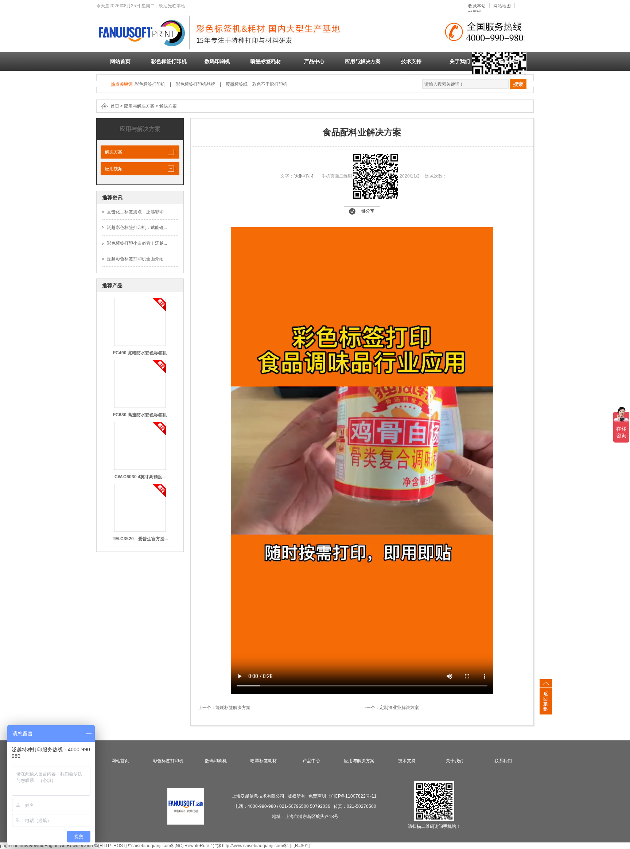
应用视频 (111, 168)
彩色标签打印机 (169, 61)
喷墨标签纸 (237, 84)
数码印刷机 (217, 61)
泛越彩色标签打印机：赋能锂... (137, 227)
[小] (310, 176)
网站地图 (502, 5)
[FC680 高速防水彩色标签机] (140, 383)
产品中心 (314, 61)
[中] (303, 176)
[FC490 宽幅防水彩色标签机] (140, 321)
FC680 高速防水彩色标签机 (140, 414)
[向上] (546, 698)
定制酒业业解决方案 (399, 707)
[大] (296, 176)
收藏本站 (477, 5)
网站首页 (120, 61)
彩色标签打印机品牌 (195, 84)
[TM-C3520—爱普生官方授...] (140, 507)
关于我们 (460, 61)
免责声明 (317, 796)
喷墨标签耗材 (265, 61)
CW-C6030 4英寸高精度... (140, 476)
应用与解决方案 (363, 61)
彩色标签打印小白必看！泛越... (137, 243)
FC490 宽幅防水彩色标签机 (140, 352)
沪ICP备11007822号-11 (353, 796)
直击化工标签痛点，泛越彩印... (137, 211)
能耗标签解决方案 (232, 707)
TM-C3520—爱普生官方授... (140, 538)
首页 (114, 106)
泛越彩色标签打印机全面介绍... (137, 258)
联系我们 (509, 61)
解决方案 (168, 106)
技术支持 (411, 61)
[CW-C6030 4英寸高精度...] (140, 445)
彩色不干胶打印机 (269, 84)
